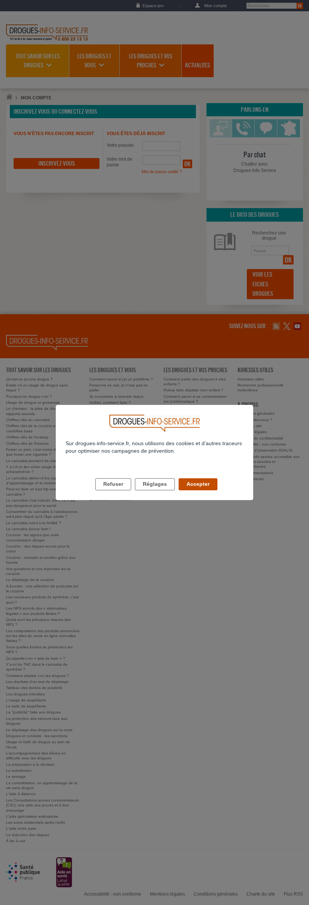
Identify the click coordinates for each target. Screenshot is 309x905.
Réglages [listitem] (155, 484)
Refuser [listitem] (113, 484)
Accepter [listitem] (198, 484)
